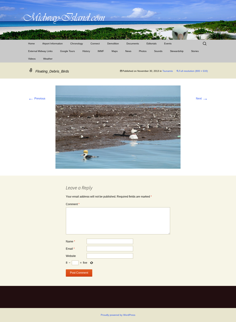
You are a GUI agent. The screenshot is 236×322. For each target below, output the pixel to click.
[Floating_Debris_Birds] (118, 126)
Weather (48, 58)
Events (168, 43)
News (128, 51)
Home (31, 43)
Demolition (113, 43)
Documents (132, 43)
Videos (32, 58)
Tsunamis (167, 71)
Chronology (76, 43)
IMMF (101, 51)
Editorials (152, 43)
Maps (115, 51)
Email (70, 248)
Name (70, 241)
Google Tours (67, 51)
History (86, 51)
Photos (143, 51)
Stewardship (176, 51)
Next (202, 98)
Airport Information (52, 43)
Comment (72, 204)
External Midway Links (40, 51)
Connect (95, 43)
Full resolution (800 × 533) (193, 71)
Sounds (158, 51)
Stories (195, 51)
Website (71, 255)
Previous (36, 98)
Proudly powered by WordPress (118, 315)
